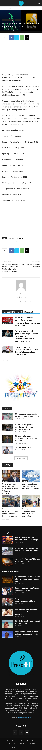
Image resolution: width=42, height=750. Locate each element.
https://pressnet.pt (21, 297)
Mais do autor (29, 312)
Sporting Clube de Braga (10, 241)
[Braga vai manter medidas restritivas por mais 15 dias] (7, 602)
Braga (24, 506)
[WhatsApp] (22, 37)
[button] (3, 3)
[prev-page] (3, 360)
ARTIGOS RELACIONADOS (13, 312)
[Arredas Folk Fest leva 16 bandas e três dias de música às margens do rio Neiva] (7, 562)
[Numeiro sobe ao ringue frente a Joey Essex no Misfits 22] (7, 591)
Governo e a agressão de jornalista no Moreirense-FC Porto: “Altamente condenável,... (10, 488)
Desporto (9, 8)
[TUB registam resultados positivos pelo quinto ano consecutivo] (31, 501)
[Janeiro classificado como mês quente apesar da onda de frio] (31, 476)
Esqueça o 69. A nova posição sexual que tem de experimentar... (26, 612)
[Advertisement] (21, 57)
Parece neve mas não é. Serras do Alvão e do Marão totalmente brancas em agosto (11, 267)
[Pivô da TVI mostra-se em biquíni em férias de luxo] (7, 624)
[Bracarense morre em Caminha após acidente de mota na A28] (7, 634)
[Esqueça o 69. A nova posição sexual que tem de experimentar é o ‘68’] (7, 612)
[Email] (27, 37)
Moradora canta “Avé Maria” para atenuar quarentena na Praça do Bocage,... (27, 579)
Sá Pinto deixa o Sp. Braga (24, 447)
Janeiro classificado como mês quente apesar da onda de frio (30, 486)
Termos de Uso (22, 743)
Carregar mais (20, 458)
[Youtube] (30, 301)
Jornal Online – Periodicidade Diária (14, 741)
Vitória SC (18, 20)
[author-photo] (21, 291)
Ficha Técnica (11, 743)
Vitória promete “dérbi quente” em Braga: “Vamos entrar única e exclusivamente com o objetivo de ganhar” (26, 336)
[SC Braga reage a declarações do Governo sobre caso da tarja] (7, 417)
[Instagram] (16, 301)
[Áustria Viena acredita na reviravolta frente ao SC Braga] (7, 540)
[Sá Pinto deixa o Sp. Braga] (7, 450)
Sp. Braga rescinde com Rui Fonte (31, 265)
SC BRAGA (20, 238)
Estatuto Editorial (32, 741)
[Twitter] (16, 37)
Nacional (5, 481)
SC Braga (11, 20)
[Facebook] (11, 37)
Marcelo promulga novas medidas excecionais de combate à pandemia (24, 427)
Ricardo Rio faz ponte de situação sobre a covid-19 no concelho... (26, 438)
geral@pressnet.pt (24, 717)
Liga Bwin (11, 238)
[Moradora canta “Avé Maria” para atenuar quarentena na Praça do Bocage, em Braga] (7, 579)
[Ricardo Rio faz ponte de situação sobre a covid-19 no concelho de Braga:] (7, 439)
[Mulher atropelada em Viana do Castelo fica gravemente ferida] (7, 551)
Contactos (32, 743)
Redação (7, 30)
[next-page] (7, 360)
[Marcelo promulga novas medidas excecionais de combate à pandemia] (7, 427)
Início (2, 8)
